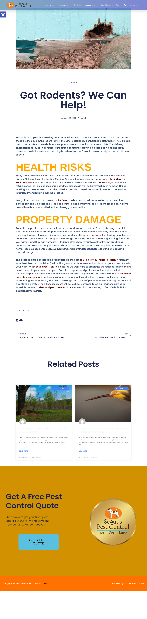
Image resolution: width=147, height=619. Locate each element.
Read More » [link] (24, 451)
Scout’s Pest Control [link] (45, 266)
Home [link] (45, 5)
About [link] (52, 5)
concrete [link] (96, 235)
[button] (17, 320)
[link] (3, 14)
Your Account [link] (65, 5)
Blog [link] (117, 5)
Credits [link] (46, 583)
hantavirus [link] (104, 182)
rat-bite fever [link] (60, 200)
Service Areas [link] (90, 5)
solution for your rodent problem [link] (98, 259)
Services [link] (77, 5)
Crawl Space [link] (106, 5)
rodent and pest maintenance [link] (54, 287)
